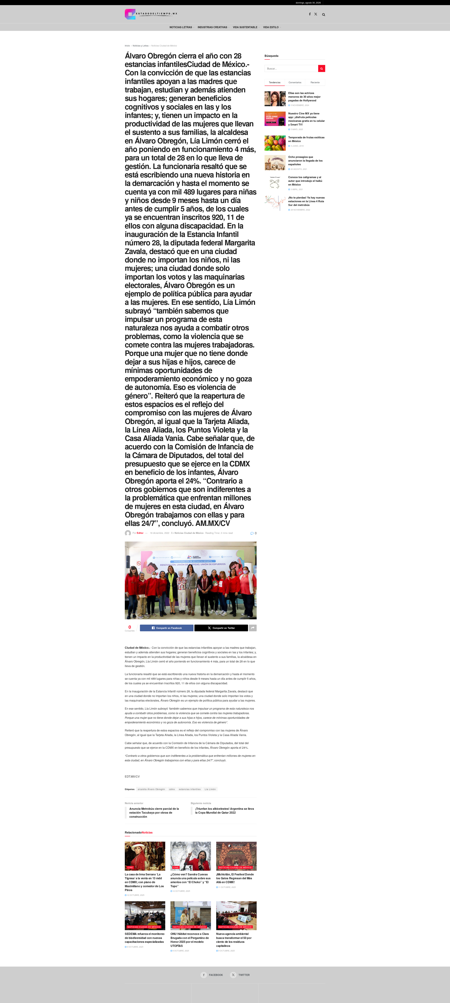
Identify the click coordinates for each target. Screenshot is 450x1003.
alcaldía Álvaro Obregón (151, 789)
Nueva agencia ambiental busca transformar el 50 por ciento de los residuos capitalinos (233, 940)
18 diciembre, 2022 (159, 532)
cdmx (172, 789)
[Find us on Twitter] (315, 14)
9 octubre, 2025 (134, 946)
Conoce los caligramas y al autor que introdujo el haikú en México (305, 180)
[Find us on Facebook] (310, 14)
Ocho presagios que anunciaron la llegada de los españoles (305, 160)
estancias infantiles (190, 789)
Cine (130, 867)
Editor (140, 532)
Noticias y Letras (141, 45)
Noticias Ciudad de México (164, 45)
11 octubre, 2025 (227, 887)
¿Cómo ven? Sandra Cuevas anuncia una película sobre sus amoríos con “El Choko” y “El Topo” (190, 880)
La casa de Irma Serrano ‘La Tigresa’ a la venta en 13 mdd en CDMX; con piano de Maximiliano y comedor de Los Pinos (144, 882)
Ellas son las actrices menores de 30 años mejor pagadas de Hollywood (304, 96)
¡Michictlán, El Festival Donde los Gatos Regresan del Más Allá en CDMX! (235, 878)
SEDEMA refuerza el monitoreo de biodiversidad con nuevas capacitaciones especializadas (145, 938)
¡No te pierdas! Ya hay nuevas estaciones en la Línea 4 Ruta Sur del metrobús (306, 201)
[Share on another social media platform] (253, 628)
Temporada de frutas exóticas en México (306, 139)
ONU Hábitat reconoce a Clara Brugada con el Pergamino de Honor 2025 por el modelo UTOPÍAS (190, 940)
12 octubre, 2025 (135, 895)
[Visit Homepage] (151, 14)
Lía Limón (210, 789)
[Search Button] (323, 14)
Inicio (127, 45)
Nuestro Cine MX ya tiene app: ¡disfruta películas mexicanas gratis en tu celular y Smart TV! (306, 118)
